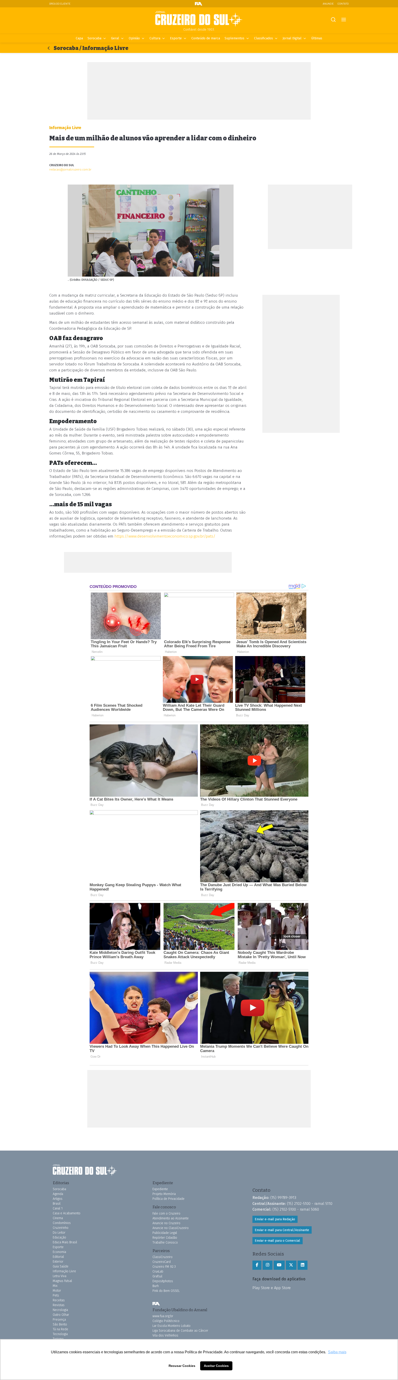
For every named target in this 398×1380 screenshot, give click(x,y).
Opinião (134, 38)
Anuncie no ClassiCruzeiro (170, 1228)
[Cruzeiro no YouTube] (279, 1265)
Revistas (58, 1305)
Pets (56, 1295)
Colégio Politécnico (165, 1321)
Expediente (160, 1189)
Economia (59, 1252)
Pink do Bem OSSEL (166, 1291)
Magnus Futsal (62, 1281)
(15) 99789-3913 (283, 1197)
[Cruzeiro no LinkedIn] (302, 1265)
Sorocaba (94, 38)
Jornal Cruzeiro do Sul (199, 19)
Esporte (176, 38)
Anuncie (328, 3)
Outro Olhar (61, 1315)
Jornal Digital (292, 38)
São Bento (60, 1324)
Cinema (58, 1218)
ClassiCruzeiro (162, 1257)
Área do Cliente (59, 3)
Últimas (316, 38)
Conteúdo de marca (205, 38)
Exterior (58, 1262)
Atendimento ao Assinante (170, 1218)
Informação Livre (64, 1271)
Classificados (263, 38)
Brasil (57, 1204)
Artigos (57, 1199)
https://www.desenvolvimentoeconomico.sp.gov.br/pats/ (164, 536)
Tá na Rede (60, 1329)
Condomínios (62, 1223)
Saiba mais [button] (337, 1352)
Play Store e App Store (271, 1287)
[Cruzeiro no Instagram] (267, 1265)
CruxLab (157, 1271)
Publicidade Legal (164, 1233)
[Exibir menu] (343, 20)
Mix (55, 1286)
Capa (79, 38)
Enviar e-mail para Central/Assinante (282, 1230)
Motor (57, 1291)
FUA (156, 1304)
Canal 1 (58, 1208)
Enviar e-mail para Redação (275, 1219)
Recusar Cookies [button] (182, 1366)
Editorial (58, 1257)
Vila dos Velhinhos (165, 1335)
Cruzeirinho (60, 1228)
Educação (59, 1237)
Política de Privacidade (168, 1199)
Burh (155, 1286)
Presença (59, 1320)
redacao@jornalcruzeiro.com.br (70, 169)
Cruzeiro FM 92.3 (164, 1267)
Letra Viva (59, 1276)
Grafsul (157, 1276)
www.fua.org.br (162, 1316)
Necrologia (60, 1310)
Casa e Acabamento (66, 1213)
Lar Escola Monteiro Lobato (171, 1326)
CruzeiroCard (161, 1262)
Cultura (154, 38)
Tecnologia (60, 1334)
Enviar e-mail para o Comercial (277, 1241)
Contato (343, 3)
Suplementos (234, 38)
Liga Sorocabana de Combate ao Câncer (180, 1331)
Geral (115, 38)
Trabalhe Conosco (165, 1242)
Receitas (59, 1300)
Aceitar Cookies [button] (216, 1366)
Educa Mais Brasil (65, 1242)
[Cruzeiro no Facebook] (256, 1265)
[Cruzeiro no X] (291, 1265)
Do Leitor (59, 1233)
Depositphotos (162, 1281)
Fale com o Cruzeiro (166, 1213)
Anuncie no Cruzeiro (166, 1223)
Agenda (58, 1194)
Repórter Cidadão (164, 1238)
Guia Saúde (60, 1266)
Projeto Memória (164, 1194)
